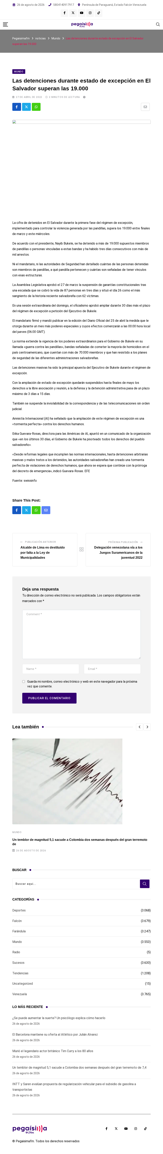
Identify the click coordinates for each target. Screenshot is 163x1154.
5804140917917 (63, 4)
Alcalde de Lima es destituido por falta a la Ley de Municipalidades (42, 552)
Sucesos (18, 963)
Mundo (17, 832)
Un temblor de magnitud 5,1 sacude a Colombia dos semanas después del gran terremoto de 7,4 (79, 1067)
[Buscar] (158, 24)
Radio (16, 952)
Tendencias (20, 973)
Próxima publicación (123, 542)
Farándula (19, 931)
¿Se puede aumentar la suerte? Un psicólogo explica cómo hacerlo (58, 1018)
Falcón (17, 921)
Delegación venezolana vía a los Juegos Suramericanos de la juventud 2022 (118, 552)
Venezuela (19, 994)
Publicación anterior (40, 542)
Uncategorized (22, 983)
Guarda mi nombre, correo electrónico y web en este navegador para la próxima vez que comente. (82, 684)
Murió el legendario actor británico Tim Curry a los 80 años (52, 1051)
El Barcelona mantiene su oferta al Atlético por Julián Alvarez (55, 1034)
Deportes (19, 910)
